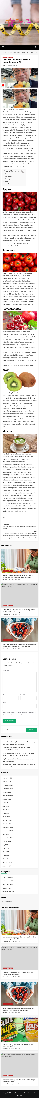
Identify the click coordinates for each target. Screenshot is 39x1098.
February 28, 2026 (13, 579)
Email (22, 695)
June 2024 (6, 848)
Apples (7, 174)
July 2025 (6, 802)
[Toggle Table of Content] (22, 171)
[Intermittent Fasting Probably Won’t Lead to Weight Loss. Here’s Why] (19, 1065)
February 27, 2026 (13, 614)
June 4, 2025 (12, 65)
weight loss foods (7, 57)
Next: (20, 534)
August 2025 (7, 799)
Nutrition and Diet (8, 881)
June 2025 (6, 806)
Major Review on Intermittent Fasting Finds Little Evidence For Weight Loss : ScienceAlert (18, 754)
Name (5, 695)
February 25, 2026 (13, 1048)
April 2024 (6, 855)
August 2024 (7, 841)
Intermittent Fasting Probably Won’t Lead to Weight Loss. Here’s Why (19, 766)
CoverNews (28, 1093)
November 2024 (8, 831)
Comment (6, 670)
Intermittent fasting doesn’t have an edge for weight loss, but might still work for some (19, 743)
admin (5, 65)
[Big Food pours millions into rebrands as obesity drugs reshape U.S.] (19, 1030)
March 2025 (6, 816)
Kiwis (6, 181)
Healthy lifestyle (8, 877)
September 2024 (8, 838)
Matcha (7, 184)
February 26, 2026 (13, 648)
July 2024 (6, 845)
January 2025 (7, 824)
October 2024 (7, 834)
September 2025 (8, 795)
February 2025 (7, 820)
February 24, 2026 (13, 1084)
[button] (3, 47)
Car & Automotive (6, 901)
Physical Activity (8, 884)
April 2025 (6, 813)
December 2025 (8, 785)
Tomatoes (8, 176)
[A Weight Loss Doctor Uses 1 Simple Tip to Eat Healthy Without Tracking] (19, 595)
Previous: (19, 526)
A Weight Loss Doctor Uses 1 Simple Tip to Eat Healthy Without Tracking (17, 749)
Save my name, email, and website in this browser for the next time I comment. (19, 714)
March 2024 (6, 859)
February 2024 (7, 862)
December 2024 (8, 827)
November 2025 (8, 788)
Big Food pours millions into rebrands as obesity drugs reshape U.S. (18, 760)
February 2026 (7, 778)
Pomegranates (10, 179)
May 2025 (6, 809)
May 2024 (6, 852)
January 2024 (7, 866)
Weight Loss (7, 888)
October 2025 (7, 792)
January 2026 (7, 781)
